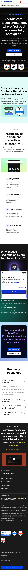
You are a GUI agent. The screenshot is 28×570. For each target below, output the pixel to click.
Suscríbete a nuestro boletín (8, 498)
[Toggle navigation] (25, 2)
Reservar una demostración (13, 54)
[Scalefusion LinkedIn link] (3, 473)
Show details (21, 287)
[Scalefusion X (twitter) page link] (13, 473)
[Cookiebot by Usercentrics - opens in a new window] (21, 273)
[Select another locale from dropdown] (21, 2)
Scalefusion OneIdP (5, 512)
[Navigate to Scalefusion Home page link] (6, 470)
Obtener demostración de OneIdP (13, 449)
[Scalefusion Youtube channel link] (8, 473)
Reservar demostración (14, 353)
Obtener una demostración (11, 567)
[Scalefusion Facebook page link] (11, 473)
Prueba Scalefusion (14, 349)
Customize (13, 296)
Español (22, 498)
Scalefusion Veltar (4, 513)
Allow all (14, 291)
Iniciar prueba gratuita (14, 50)
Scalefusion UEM (4, 510)
